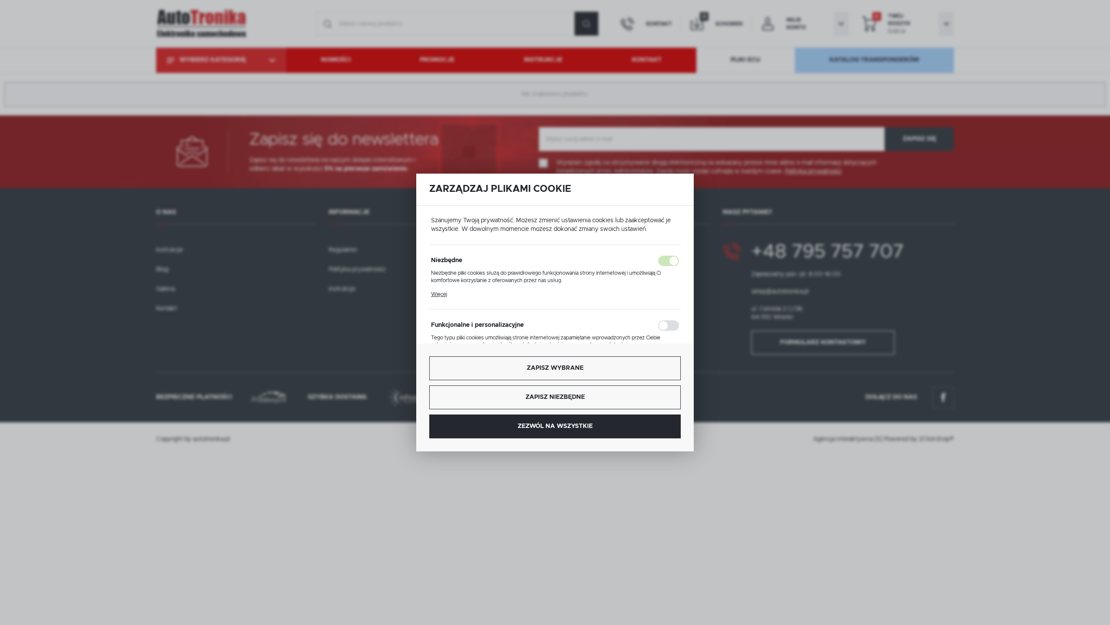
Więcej (439, 294)
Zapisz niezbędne (555, 397)
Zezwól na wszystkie (555, 426)
